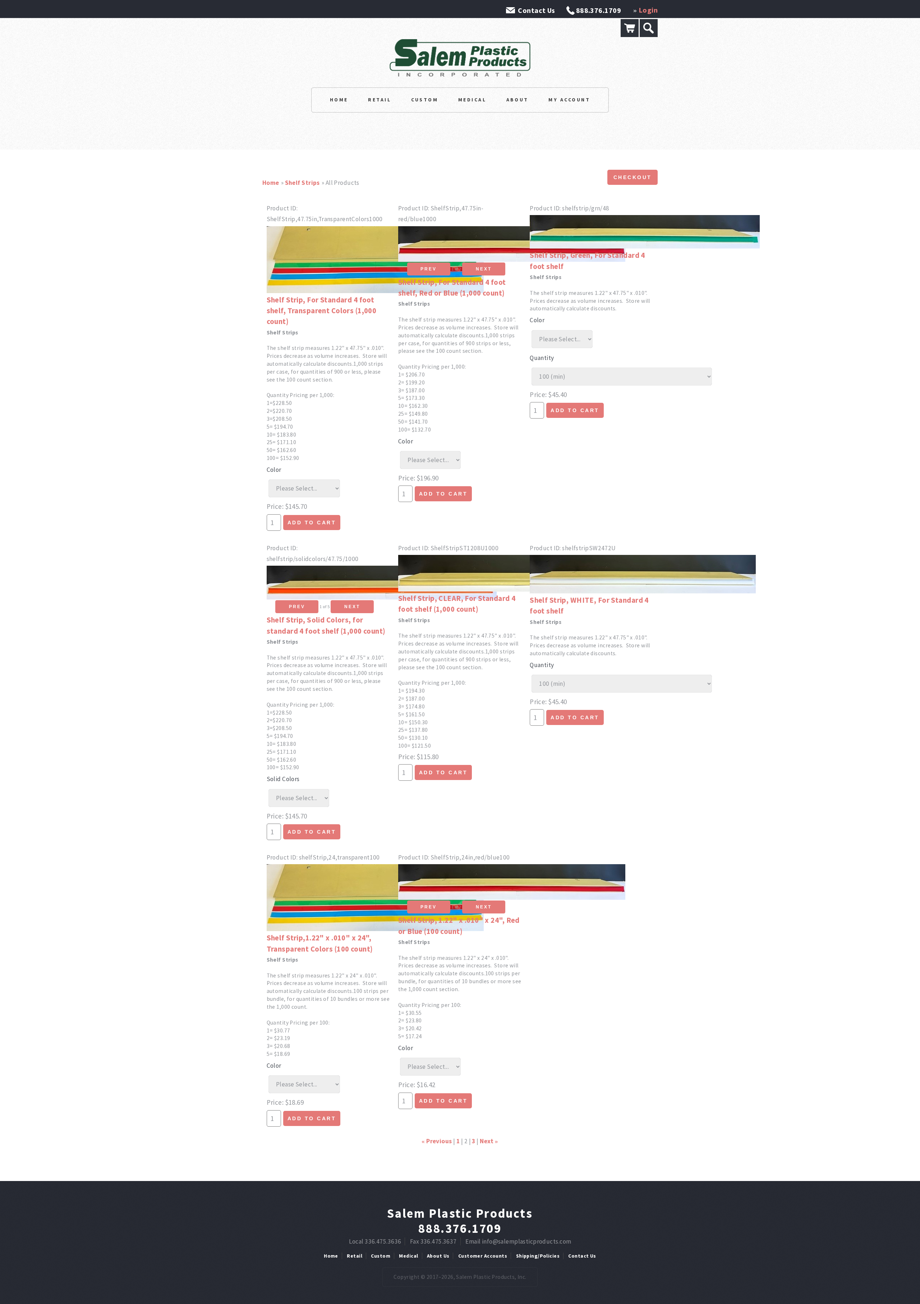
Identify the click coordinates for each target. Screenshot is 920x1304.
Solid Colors (283, 779)
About (517, 99)
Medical (472, 99)
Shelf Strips (302, 183)
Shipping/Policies (538, 1256)
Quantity (542, 358)
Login (648, 9)
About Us (438, 1256)
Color (274, 470)
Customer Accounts (482, 1256)
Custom (424, 99)
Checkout (632, 177)
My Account (569, 99)
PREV (428, 269)
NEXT (484, 269)
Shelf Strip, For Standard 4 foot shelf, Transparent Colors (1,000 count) (322, 311)
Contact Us (536, 10)
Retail (379, 99)
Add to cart (312, 522)
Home (339, 99)
